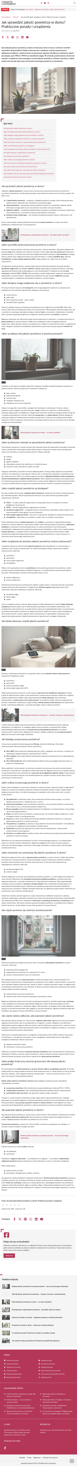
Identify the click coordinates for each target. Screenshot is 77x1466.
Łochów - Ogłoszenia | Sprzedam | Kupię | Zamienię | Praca (46, 9)
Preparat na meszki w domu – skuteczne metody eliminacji (33, 1325)
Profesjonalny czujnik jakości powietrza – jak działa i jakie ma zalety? (44, 235)
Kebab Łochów (46, 1377)
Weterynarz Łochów (14, 1367)
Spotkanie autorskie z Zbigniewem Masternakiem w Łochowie (55, 1407)
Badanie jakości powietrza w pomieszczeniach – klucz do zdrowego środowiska (44, 1137)
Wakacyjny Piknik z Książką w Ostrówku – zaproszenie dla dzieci (57, 1401)
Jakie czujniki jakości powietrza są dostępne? (19, 146)
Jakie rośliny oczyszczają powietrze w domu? (19, 159)
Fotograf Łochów (47, 1367)
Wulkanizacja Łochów (14, 1374)
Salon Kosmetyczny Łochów (51, 1370)
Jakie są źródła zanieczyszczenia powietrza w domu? (22, 132)
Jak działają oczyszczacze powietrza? (16, 156)
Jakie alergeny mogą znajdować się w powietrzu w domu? (24, 135)
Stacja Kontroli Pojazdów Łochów (53, 1374)
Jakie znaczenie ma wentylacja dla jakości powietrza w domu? (25, 163)
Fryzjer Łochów (12, 1370)
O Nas (29, 1457)
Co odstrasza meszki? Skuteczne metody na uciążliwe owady (33, 1333)
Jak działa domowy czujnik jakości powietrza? (19, 153)
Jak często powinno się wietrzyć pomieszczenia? (20, 166)
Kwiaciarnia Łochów (48, 1364)
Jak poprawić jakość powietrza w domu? (18, 177)
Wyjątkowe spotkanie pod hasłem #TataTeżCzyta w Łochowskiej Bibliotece (21, 1407)
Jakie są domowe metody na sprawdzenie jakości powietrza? (25, 142)
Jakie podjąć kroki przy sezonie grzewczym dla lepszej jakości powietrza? (29, 173)
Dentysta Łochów (13, 1360)
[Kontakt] (44, 3)
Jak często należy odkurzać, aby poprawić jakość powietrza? (25, 170)
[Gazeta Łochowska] (8, 3)
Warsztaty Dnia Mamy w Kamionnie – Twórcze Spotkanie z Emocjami (20, 1412)
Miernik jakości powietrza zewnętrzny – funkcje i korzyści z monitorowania (47, 715)
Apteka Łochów (46, 1360)
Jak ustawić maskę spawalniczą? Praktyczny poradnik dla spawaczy (36, 1341)
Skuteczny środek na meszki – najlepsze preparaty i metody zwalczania (37, 1317)
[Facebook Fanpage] (41, 3)
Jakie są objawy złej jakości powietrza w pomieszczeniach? (24, 139)
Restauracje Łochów (14, 1377)
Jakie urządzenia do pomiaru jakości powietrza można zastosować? (27, 149)
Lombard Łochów (13, 1364)
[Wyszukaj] (48, 3)
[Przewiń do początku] (72, 1461)
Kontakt (43, 1432)
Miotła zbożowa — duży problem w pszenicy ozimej (19, 1401)
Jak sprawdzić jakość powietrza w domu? (18, 128)
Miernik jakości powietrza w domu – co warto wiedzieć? (40, 432)
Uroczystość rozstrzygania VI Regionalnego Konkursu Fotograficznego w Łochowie (57, 1412)
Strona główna (6, 17)
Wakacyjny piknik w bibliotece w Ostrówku (54, 1395)
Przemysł (15, 17)
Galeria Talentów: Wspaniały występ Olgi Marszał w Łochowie (21, 1395)
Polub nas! (9, 1255)
